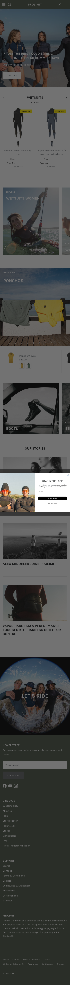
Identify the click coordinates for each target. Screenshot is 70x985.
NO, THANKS (52, 503)
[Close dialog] (68, 475)
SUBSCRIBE (52, 498)
